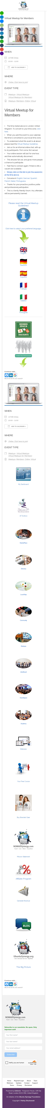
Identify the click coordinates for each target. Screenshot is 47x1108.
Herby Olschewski (28, 1100)
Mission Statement (23, 857)
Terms (12, 1085)
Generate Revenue (23, 901)
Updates (18, 1083)
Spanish (33, 178)
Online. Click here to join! (18, 82)
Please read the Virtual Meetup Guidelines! (23, 204)
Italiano (23, 301)
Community (23, 620)
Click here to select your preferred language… (23, 229)
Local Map (23, 594)
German (26, 178)
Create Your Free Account (23, 355)
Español (23, 277)
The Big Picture (23, 967)
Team (35, 1081)
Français (23, 289)
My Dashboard (23, 484)
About (29, 1081)
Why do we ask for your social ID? (13, 378)
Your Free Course (23, 781)
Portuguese (21, 181)
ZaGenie (18, 1091)
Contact (26, 1083)
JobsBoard (23, 672)
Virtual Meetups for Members (20, 97)
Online (27, 101)
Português (23, 312)
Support (35, 1083)
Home (9, 1081)
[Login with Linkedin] (11, 375)
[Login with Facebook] (7, 375)
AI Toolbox (23, 516)
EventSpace (23, 698)
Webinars (23, 749)
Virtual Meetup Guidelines (27, 144)
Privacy (19, 1085)
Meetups (11, 94)
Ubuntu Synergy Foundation (29, 1097)
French (7, 181)
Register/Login (19, 1081)
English (20, 178)
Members (20, 101)
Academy (23, 723)
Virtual (33, 101)
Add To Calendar (17, 67)
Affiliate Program (23, 879)
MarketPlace (23, 543)
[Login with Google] (15, 375)
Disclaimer (28, 1085)
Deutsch (23, 265)
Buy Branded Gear (23, 817)
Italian (13, 181)
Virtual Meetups (22, 94)
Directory (23, 569)
